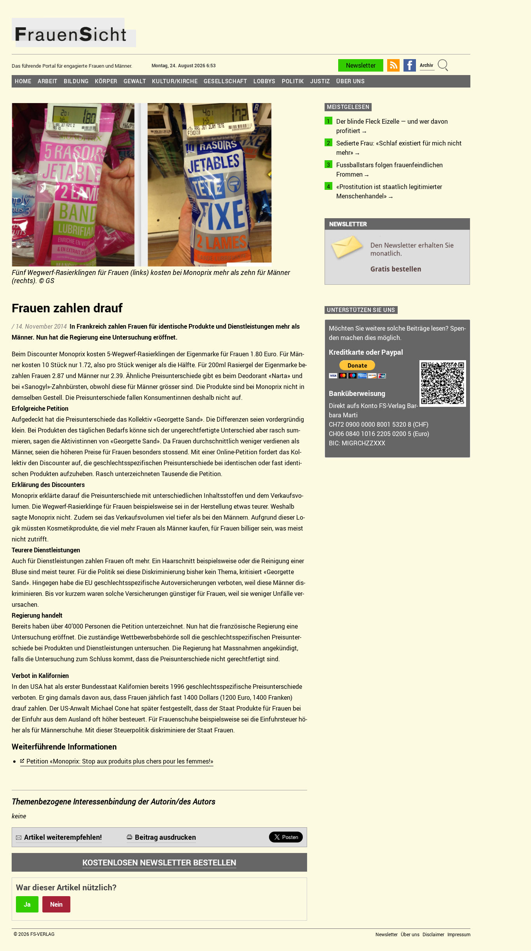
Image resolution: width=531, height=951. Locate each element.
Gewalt (135, 81)
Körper (106, 81)
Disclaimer (433, 934)
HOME (23, 81)
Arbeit (48, 81)
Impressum (458, 934)
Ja (27, 904)
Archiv (426, 65)
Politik (293, 81)
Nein (56, 904)
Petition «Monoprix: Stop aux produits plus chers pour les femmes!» (119, 761)
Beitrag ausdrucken (165, 837)
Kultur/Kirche (174, 81)
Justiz (320, 81)
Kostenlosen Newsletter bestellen (159, 862)
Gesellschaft (225, 81)
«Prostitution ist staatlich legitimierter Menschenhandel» (389, 191)
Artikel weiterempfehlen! (63, 837)
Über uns (350, 81)
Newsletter (361, 65)
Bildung (76, 81)
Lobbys (264, 81)
